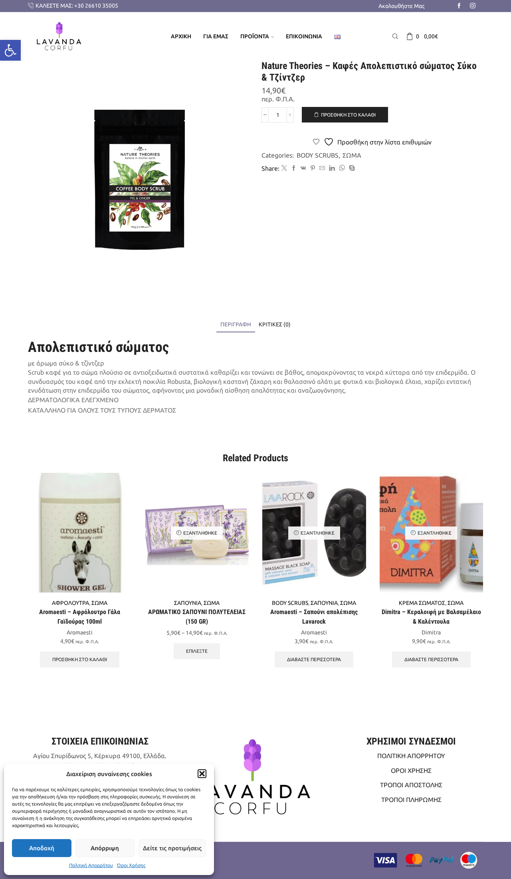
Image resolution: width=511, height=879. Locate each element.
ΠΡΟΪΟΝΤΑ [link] (254, 36)
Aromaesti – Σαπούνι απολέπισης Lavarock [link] (314, 616)
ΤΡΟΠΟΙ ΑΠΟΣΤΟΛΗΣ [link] (411, 784)
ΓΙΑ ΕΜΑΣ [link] (215, 36)
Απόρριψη (105, 848)
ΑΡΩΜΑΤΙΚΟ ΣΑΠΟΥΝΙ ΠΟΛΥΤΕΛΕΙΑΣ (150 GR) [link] (197, 616)
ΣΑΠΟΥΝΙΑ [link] (187, 603)
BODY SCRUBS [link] (318, 155)
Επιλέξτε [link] (197, 651)
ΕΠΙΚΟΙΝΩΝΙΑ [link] (304, 36)
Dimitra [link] (431, 632)
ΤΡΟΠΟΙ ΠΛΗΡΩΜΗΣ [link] (411, 799)
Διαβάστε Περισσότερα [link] (314, 659)
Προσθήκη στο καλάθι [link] (79, 659)
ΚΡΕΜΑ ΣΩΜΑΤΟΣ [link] (422, 603)
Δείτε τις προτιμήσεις (172, 848)
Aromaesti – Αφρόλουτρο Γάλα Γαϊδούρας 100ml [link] (79, 616)
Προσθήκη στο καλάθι (348, 114)
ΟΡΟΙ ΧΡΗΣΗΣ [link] (411, 770)
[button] (202, 774)
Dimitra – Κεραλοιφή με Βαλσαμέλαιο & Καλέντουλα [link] (431, 616)
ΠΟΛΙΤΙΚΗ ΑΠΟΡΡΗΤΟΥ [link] (411, 755)
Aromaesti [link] (80, 632)
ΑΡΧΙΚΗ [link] (181, 36)
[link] (10, 50)
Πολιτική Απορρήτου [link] (91, 865)
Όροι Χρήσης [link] (131, 865)
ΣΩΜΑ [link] (352, 155)
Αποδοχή (41, 848)
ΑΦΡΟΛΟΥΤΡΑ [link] (70, 603)
